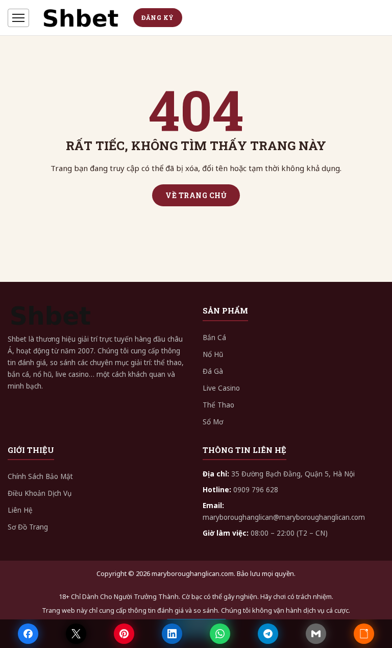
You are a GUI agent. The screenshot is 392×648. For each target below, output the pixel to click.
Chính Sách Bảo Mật (40, 476)
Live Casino (221, 388)
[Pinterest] (124, 633)
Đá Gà (213, 371)
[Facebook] (28, 633)
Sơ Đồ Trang (28, 527)
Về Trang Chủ (196, 195)
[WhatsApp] (220, 633)
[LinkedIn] (172, 633)
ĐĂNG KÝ (157, 17)
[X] (76, 633)
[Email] (316, 633)
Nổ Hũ (213, 354)
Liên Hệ (20, 510)
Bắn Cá (214, 337)
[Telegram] (268, 633)
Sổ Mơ (213, 421)
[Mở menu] (18, 18)
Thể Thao (218, 405)
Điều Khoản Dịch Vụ (39, 493)
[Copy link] (364, 633)
